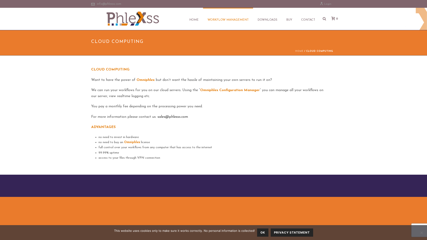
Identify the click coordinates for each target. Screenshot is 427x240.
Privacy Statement (292, 232)
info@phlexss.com (109, 3)
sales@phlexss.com (172, 117)
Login (327, 4)
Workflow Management (228, 19)
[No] (421, 232)
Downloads (267, 19)
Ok (262, 232)
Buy (289, 19)
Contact (308, 19)
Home (194, 19)
